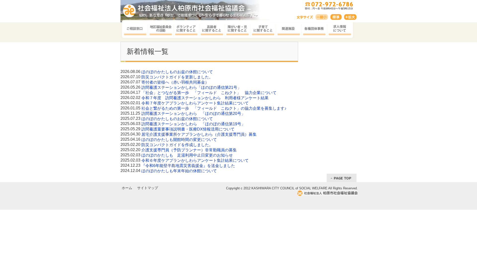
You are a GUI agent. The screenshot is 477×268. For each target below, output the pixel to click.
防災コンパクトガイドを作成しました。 (177, 145)
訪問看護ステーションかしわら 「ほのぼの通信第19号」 (193, 124)
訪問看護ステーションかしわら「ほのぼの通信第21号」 (191, 87)
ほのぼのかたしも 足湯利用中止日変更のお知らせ (187, 155)
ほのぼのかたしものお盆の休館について (177, 72)
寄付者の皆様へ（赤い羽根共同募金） (175, 82)
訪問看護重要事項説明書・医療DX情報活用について (188, 129)
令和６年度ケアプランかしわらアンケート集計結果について (195, 160)
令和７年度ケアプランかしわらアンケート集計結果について (195, 103)
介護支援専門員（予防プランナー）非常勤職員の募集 (189, 150)
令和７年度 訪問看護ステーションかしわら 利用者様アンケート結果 (205, 98)
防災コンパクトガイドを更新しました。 (177, 77)
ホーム (127, 188)
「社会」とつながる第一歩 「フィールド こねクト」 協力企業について (209, 93)
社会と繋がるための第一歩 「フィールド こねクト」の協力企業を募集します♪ (213, 108)
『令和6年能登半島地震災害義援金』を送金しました (188, 166)
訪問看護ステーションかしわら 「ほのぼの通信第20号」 (193, 113)
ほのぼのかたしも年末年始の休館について (179, 171)
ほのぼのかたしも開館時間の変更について (179, 139)
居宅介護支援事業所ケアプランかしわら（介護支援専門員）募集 (199, 134)
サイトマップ (147, 188)
